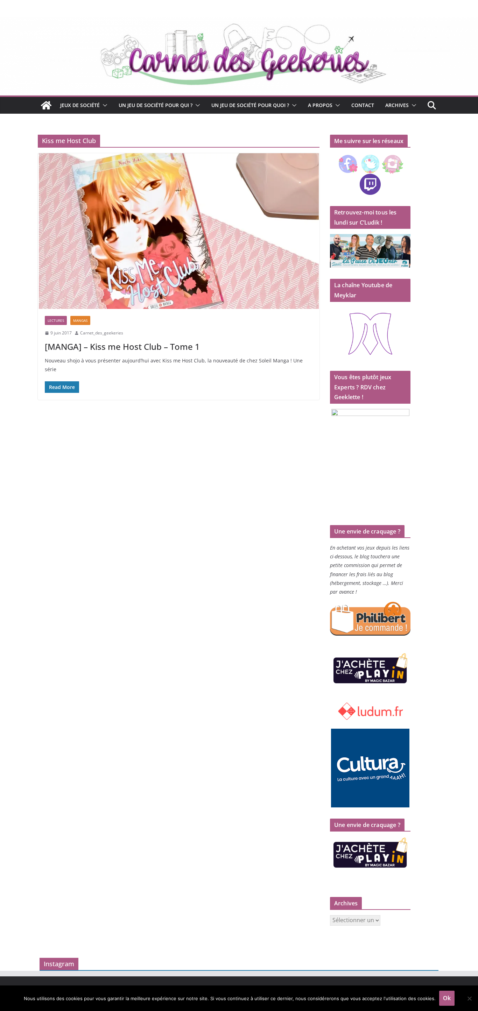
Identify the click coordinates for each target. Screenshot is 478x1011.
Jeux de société (80, 105)
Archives (397, 105)
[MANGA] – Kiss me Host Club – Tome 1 (122, 346)
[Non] (469, 998)
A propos (320, 105)
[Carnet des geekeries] (239, 22)
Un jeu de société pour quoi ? (250, 105)
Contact (362, 105)
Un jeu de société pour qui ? (155, 105)
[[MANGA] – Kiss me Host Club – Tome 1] (178, 231)
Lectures (56, 320)
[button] (103, 105)
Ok (447, 998)
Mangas (80, 320)
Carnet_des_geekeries (101, 333)
